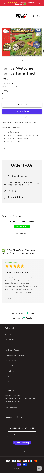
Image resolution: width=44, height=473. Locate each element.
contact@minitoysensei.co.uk (17, 411)
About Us (8, 334)
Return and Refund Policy (15, 355)
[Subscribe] (34, 434)
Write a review (22, 226)
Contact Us (9, 339)
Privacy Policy (10, 360)
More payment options (22, 117)
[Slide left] (16, 60)
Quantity (5, 91)
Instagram (9, 417)
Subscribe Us (10, 371)
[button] (4, 16)
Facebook (17, 417)
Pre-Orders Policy (12, 350)
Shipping (5, 87)
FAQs (7, 376)
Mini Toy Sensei (25, 469)
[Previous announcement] (4, 3)
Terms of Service (11, 366)
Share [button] (6, 148)
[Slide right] (27, 60)
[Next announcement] (39, 3)
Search (7, 381)
